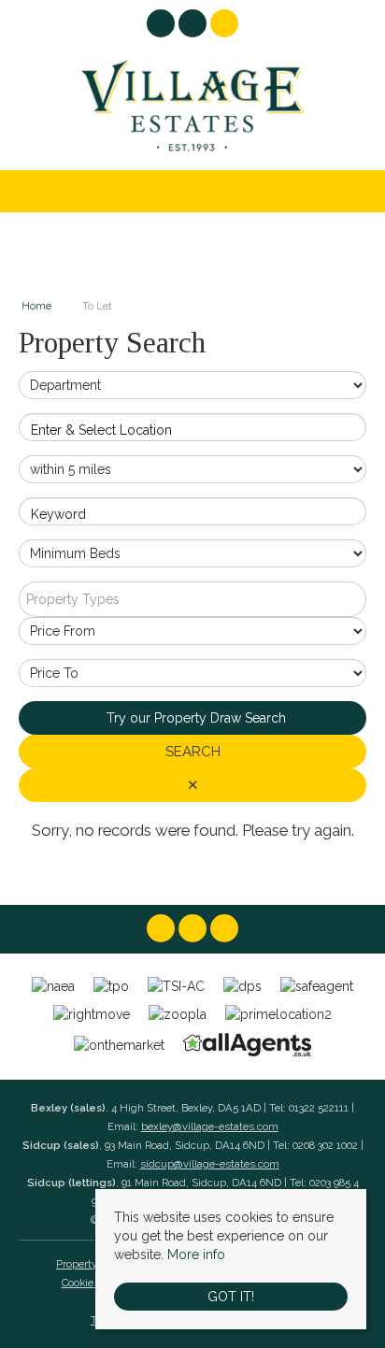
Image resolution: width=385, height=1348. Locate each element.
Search (193, 751)
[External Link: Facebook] (162, 26)
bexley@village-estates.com (209, 1126)
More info (196, 1254)
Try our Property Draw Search (192, 717)
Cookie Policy (93, 1282)
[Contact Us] (224, 23)
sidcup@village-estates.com (209, 1163)
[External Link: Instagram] (194, 26)
